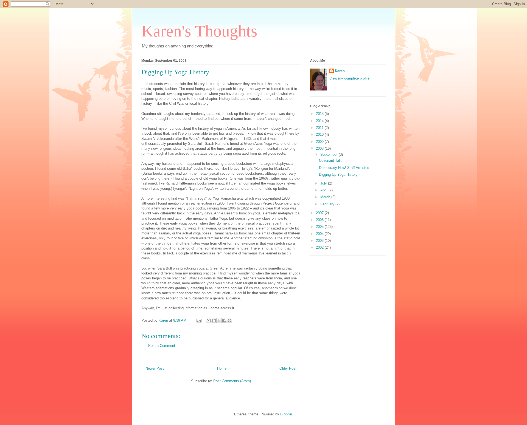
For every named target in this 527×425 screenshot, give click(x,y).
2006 (320, 220)
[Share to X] (219, 320)
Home (221, 368)
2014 (320, 121)
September (329, 154)
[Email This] (208, 320)
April (324, 190)
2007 (320, 213)
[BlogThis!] (214, 320)
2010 (320, 134)
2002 (320, 247)
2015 (320, 114)
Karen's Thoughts (199, 31)
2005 (320, 227)
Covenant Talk (330, 160)
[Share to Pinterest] (229, 320)
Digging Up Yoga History (338, 174)
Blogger (286, 414)
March (325, 197)
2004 (320, 234)
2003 (320, 241)
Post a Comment (161, 346)
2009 (320, 142)
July (324, 183)
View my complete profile (349, 78)
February (327, 204)
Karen (340, 71)
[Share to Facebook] (224, 320)
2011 (320, 128)
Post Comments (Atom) (232, 381)
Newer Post (154, 368)
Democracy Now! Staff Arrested (344, 168)
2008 (320, 148)
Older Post (287, 368)
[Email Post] (199, 320)
